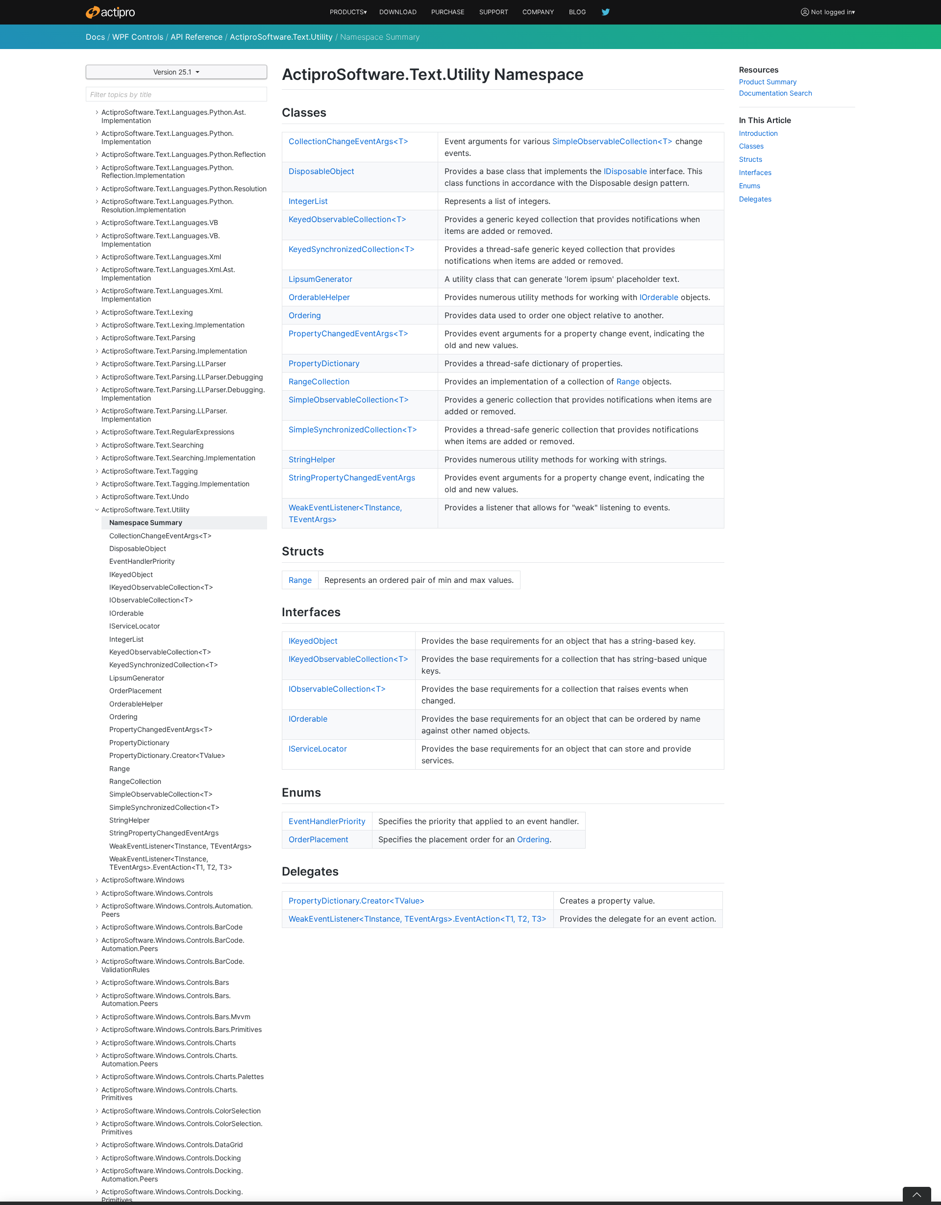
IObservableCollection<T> (151, 600)
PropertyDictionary (139, 742)
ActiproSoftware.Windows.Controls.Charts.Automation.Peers (169, 1059)
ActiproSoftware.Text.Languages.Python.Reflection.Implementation (167, 171)
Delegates (755, 199)
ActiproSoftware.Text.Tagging (149, 471)
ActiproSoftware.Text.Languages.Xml (161, 256)
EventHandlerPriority (142, 561)
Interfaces (755, 172)
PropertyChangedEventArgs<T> (161, 729)
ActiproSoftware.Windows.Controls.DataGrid (172, 1144)
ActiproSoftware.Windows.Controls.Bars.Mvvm (175, 1016)
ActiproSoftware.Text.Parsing (148, 337)
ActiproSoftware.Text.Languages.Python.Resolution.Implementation (167, 205)
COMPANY (538, 12)
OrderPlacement (135, 690)
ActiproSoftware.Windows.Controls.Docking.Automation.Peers (172, 1174)
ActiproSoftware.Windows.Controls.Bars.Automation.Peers (166, 999)
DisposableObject (137, 548)
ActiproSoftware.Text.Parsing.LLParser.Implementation (164, 414)
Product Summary (768, 81)
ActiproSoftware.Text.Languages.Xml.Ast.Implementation (168, 273)
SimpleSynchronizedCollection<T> (164, 807)
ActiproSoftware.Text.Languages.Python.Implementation (167, 137)
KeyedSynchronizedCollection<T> (163, 664)
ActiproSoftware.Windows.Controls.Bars (165, 982)
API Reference (197, 37)
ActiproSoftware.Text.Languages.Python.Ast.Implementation (173, 116)
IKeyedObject (131, 574)
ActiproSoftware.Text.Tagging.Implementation (175, 483)
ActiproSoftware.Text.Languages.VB (159, 222)
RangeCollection (135, 781)
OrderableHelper (136, 704)
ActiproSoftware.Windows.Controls (157, 893)
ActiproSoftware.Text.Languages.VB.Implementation (160, 239)
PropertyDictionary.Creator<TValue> (167, 755)
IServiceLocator (134, 626)
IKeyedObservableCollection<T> (161, 587)
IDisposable (625, 171)
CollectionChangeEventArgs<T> (160, 535)
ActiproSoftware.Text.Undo (145, 496)
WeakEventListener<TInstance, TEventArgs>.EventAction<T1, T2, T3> (170, 862)
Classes (751, 146)
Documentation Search (775, 93)
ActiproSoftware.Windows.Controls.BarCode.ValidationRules (173, 965)
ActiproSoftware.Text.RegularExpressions (167, 431)
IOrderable (126, 613)
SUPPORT (493, 12)
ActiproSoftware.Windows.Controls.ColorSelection (181, 1110)
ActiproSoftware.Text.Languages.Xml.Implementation (162, 294)
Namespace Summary (145, 522)
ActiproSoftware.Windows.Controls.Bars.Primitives (181, 1029)
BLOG (577, 12)
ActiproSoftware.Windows (142, 880)
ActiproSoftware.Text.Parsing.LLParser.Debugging (182, 377)
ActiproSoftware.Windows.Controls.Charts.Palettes (182, 1076)
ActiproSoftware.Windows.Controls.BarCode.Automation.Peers (173, 944)
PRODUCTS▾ (348, 12)
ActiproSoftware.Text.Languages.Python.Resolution (184, 188)
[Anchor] (335, 111)
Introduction (758, 133)
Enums (749, 185)
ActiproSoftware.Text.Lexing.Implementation (173, 325)
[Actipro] (110, 12)
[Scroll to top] (917, 1194)
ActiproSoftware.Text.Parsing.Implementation (174, 351)
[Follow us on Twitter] (606, 12)
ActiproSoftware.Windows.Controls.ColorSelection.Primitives (182, 1127)
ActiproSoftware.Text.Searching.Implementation (178, 457)
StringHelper (129, 820)
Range (119, 768)
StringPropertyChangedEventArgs (164, 832)
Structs (750, 159)
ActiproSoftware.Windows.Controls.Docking (171, 1158)
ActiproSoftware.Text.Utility (281, 37)
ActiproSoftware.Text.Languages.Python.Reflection (183, 154)
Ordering (123, 716)
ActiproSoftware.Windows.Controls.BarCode (172, 927)
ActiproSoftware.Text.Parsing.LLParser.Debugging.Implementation (183, 393)
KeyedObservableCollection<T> (160, 652)
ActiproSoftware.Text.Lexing (147, 312)
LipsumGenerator (136, 678)
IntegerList (126, 639)
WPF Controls (137, 37)
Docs (95, 37)
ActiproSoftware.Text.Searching (152, 445)
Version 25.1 (173, 72)
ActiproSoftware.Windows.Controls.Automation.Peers (177, 910)
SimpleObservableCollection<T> (161, 794)
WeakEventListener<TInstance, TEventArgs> (180, 846)
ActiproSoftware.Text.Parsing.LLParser (163, 363)
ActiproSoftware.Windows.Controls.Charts (168, 1042)
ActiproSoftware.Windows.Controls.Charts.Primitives (169, 1093)
